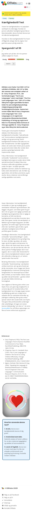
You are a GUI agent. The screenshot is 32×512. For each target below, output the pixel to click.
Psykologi (11, 18)
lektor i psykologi (17, 14)
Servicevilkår (6, 308)
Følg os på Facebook (11, 495)
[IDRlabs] (12, 5)
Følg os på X (8, 497)
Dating (4, 18)
